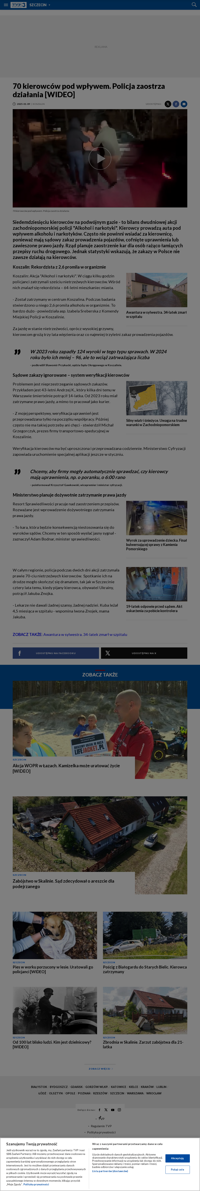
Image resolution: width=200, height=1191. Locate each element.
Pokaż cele (177, 1169)
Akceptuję (177, 1158)
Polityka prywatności (36, 1184)
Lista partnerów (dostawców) (110, 1171)
